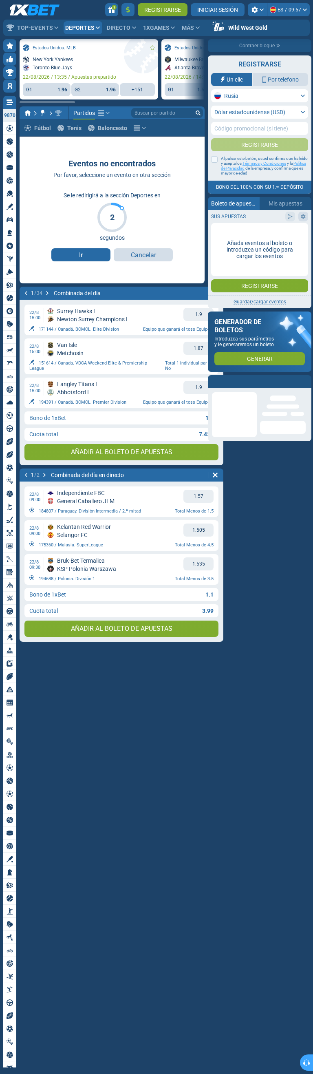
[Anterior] (26, 293)
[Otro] (104, 113)
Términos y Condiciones (264, 163)
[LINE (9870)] (28, 112)
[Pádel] (43, 112)
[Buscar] (198, 113)
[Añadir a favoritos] (152, 47)
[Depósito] (127, 9)
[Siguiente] (47, 293)
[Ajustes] (257, 9)
